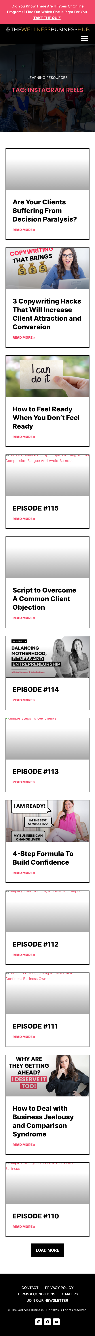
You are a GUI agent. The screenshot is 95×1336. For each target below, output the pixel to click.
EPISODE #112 (36, 944)
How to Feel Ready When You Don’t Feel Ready (46, 417)
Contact (29, 1287)
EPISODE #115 (36, 508)
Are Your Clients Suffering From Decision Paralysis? (45, 210)
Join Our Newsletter (47, 1300)
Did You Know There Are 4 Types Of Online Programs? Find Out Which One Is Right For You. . (47, 12)
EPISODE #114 (36, 689)
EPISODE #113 (36, 771)
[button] (84, 38)
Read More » (24, 230)
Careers (70, 1294)
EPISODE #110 (36, 1216)
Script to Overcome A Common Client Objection (44, 598)
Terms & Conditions (36, 1294)
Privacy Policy (59, 1287)
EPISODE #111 (35, 1026)
